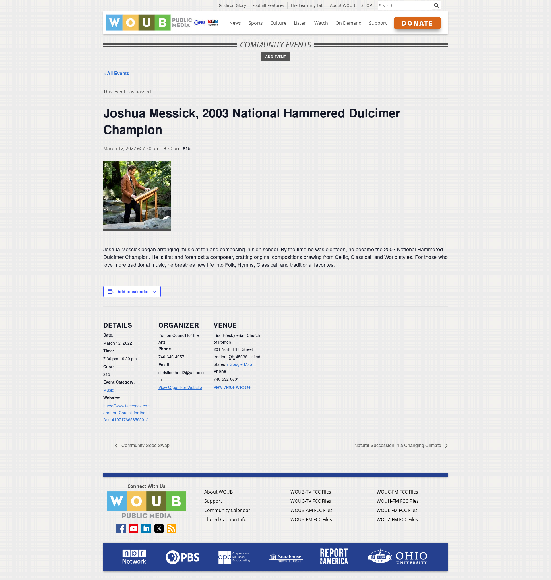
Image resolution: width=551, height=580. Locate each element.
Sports (256, 23)
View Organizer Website (180, 387)
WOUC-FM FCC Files (397, 492)
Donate (417, 23)
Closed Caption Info (225, 519)
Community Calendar (227, 510)
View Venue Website (232, 387)
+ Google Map (239, 364)
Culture (278, 23)
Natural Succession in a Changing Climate (398, 445)
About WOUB (342, 5)
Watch (321, 23)
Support (378, 23)
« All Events (116, 73)
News (235, 23)
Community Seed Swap (145, 445)
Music (108, 390)
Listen (300, 23)
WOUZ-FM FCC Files (397, 519)
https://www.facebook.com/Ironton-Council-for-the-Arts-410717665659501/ (127, 412)
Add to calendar (133, 291)
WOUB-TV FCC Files (310, 492)
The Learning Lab (307, 5)
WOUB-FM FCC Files (311, 519)
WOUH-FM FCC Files (398, 501)
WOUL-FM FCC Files (397, 510)
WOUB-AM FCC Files (311, 510)
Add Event (275, 56)
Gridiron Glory (232, 5)
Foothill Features (268, 5)
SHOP (366, 5)
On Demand (348, 23)
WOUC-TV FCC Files (310, 501)
